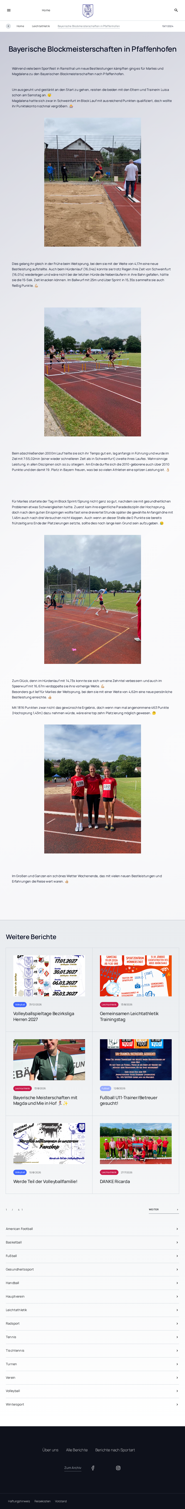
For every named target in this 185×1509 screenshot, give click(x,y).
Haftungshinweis (19, 1501)
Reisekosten (43, 1501)
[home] (88, 11)
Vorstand (61, 1501)
